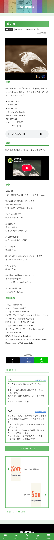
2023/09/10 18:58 (40, 380)
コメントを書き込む (27, 448)
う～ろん (20, 29)
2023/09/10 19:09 (40, 412)
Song (10, 29)
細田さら (31, 29)
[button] (48, 394)
